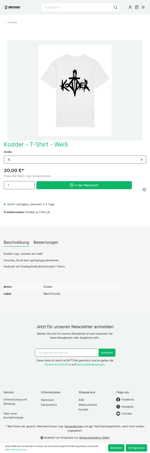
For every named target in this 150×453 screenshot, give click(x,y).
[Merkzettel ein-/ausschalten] (144, 190)
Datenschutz (49, 404)
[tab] (16, 242)
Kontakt (83, 409)
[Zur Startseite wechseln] (12, 7)
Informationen (50, 392)
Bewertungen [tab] (45, 242)
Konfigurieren (136, 447)
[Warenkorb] (137, 7)
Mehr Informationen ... (17, 449)
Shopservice (87, 392)
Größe (8, 151)
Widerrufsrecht (88, 404)
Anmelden (107, 352)
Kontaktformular (13, 417)
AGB (81, 399)
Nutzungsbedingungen (91, 364)
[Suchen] (116, 7)
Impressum (47, 399)
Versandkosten (73, 426)
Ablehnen (116, 447)
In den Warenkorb (85, 185)
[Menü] (143, 7)
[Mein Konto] (130, 7)
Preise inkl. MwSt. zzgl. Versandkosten (27, 176)
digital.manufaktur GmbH (94, 437)
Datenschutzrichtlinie (58, 364)
